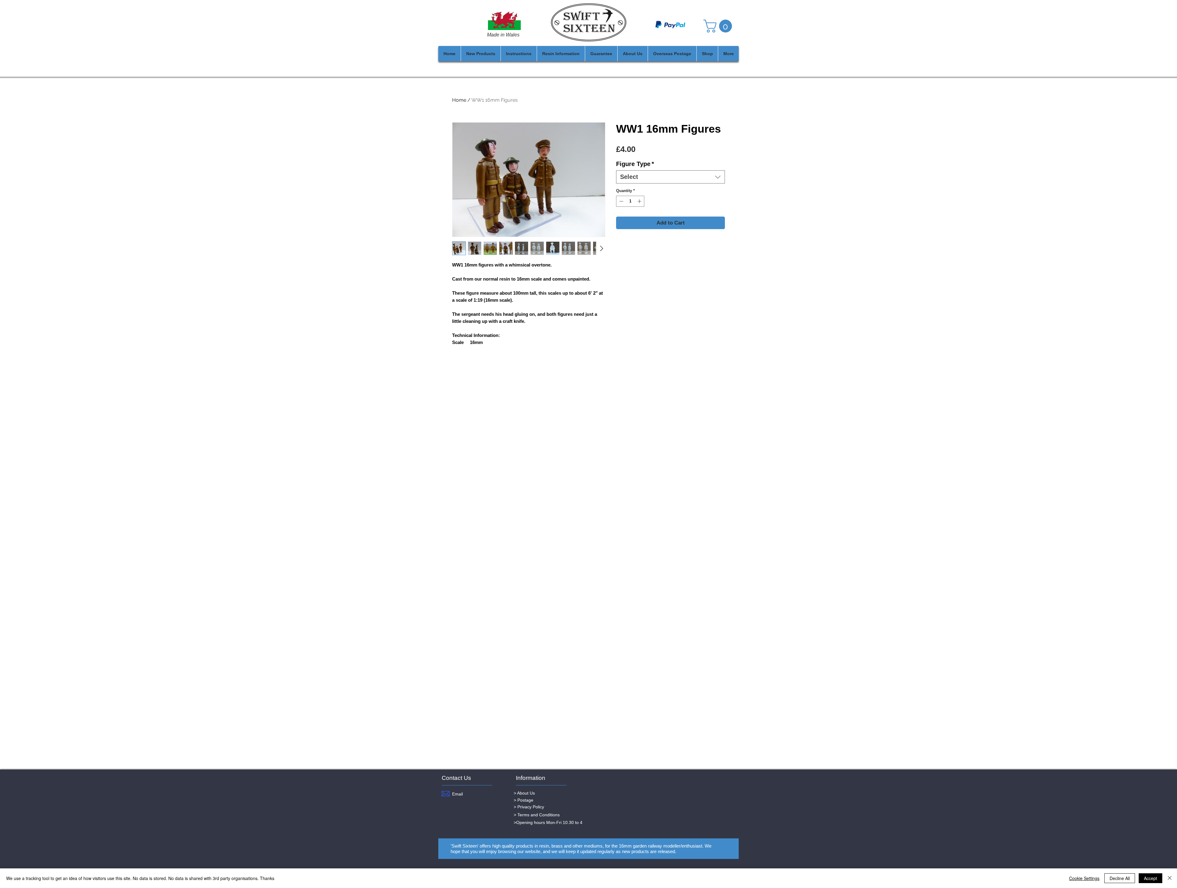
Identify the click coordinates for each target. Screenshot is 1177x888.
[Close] (1169, 878)
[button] (719, 26)
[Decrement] (620, 201)
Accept (1150, 878)
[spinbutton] (630, 201)
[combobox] (670, 176)
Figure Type (635, 164)
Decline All (1120, 878)
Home (459, 100)
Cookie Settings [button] (1084, 878)
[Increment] (640, 201)
